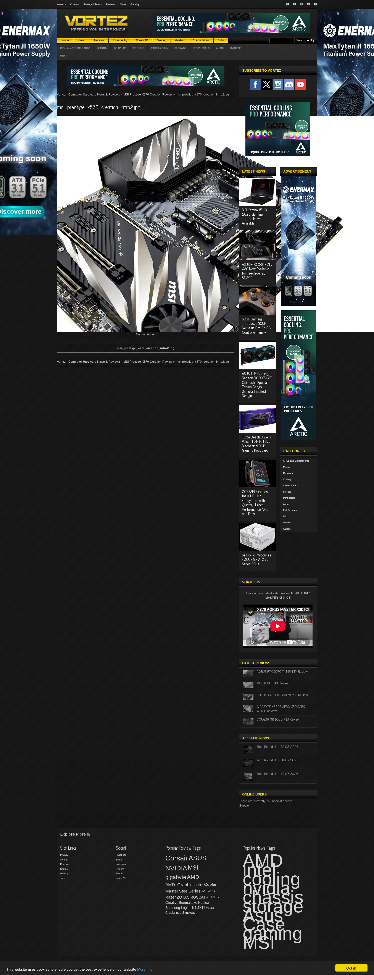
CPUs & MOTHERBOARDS (75, 48)
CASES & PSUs (159, 48)
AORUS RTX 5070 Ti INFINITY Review (282, 671)
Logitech (187, 908)
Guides (287, 528)
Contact (74, 4)
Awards (61, 4)
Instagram (121, 864)
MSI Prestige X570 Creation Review (147, 94)
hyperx (209, 907)
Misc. (286, 516)
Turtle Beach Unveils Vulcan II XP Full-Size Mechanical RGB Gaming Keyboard (256, 443)
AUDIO (220, 48)
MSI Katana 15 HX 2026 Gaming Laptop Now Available (254, 216)
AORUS (212, 897)
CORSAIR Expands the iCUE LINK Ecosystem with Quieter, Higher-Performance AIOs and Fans (255, 502)
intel (199, 884)
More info (144, 969)
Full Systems (290, 510)
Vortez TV (121, 878)
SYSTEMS (235, 48)
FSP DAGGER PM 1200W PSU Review (282, 694)
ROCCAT (197, 897)
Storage (287, 491)
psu (178, 912)
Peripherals (289, 497)
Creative (171, 902)
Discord (120, 869)
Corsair (176, 858)
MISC (63, 55)
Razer (170, 897)
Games (287, 522)
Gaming (135, 4)
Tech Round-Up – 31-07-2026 (277, 760)
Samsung (172, 908)
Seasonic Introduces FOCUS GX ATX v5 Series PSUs (256, 559)
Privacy (64, 855)
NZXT (199, 907)
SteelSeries (189, 891)
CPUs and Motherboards (296, 460)
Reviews (111, 4)
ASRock (208, 891)
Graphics (288, 473)
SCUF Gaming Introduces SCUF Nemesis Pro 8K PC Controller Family (256, 325)
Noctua (203, 902)
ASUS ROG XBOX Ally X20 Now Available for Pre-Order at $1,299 (257, 271)
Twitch (119, 873)
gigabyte (175, 877)
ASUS (197, 858)
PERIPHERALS (201, 48)
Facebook (121, 855)
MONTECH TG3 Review (272, 683)
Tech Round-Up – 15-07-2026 (277, 773)
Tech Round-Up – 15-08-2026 (278, 746)
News (123, 4)
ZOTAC (183, 897)
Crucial (170, 912)
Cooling (287, 479)
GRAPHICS (120, 48)
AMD (193, 877)
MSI (193, 867)
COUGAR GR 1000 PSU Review (278, 719)
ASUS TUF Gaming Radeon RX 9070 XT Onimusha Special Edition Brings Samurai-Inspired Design (257, 384)
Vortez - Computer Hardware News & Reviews (88, 94)
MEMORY (102, 48)
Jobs (62, 878)
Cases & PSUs (291, 485)
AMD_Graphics (180, 884)
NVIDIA (176, 868)
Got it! (351, 968)
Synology (188, 912)
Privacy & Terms (93, 4)
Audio (286, 504)
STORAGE (180, 48)
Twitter (119, 859)
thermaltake (188, 902)
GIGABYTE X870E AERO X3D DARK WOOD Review (281, 708)
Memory (287, 467)
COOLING (138, 48)
